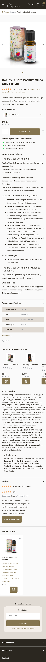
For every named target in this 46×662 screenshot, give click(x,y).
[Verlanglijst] (37, 4)
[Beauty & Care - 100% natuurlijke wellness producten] (13, 4)
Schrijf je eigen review (12, 519)
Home (12, 12)
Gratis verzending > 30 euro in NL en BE (20, 142)
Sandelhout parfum (10, 365)
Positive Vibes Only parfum (9, 559)
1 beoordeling (17, 89)
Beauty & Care (33, 89)
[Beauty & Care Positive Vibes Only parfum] (11, 546)
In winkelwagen (24, 131)
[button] (22, 72)
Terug (6, 12)
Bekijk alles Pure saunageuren (13, 92)
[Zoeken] (29, 4)
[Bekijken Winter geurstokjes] (30, 358)
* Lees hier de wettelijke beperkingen (23, 628)
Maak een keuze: (9, 109)
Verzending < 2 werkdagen (15, 146)
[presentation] (2, 44)
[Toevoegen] (6, 381)
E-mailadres (23, 610)
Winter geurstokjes (30, 365)
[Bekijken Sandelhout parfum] (10, 358)
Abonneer (23, 623)
